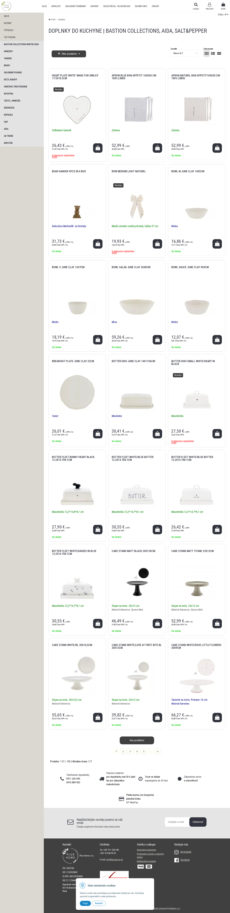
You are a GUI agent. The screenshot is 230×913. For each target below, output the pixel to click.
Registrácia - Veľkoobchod (116, 6)
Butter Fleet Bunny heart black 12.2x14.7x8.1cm (73, 458)
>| (157, 751)
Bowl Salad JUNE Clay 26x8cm (131, 267)
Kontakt (95, 6)
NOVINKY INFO (141, 6)
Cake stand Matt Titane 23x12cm (192, 551)
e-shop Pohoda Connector (157, 908)
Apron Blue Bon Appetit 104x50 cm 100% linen (134, 77)
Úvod (53, 19)
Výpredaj (9, 30)
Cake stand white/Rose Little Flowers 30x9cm (196, 646)
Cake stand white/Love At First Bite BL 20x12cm (137, 646)
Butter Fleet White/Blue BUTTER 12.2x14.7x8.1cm (132, 458)
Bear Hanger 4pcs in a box (69, 171)
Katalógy (56, 6)
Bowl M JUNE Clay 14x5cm (187, 171)
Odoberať (198, 822)
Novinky (8, 23)
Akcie (6, 16)
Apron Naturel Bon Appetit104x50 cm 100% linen (195, 77)
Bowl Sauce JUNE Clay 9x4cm (190, 267)
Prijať (85, 903)
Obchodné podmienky (75, 6)
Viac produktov (137, 740)
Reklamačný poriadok (146, 861)
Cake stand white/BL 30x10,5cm (72, 645)
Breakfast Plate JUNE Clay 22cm (73, 361)
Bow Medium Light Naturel (129, 171)
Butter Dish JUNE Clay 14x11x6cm (133, 361)
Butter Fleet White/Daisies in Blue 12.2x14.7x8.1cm (74, 552)
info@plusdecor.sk (114, 859)
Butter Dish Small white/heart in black (193, 362)
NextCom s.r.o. (174, 908)
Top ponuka (9, 37)
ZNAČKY (155, 6)
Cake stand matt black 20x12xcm (133, 551)
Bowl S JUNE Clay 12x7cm (68, 267)
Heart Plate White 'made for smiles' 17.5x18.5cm (75, 77)
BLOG (44, 6)
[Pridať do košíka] (97, 148)
